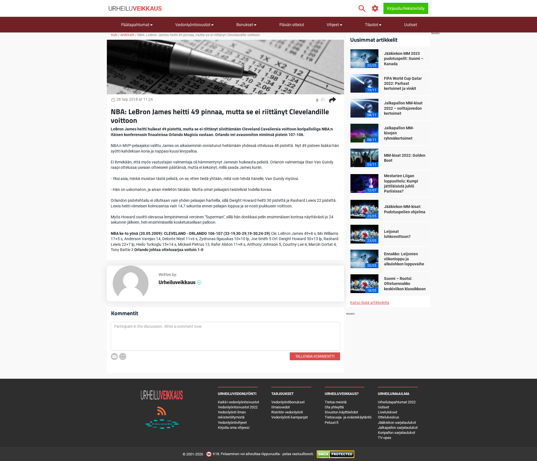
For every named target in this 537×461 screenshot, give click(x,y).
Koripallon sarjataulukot (396, 432)
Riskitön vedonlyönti (287, 412)
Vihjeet (333, 24)
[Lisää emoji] (122, 356)
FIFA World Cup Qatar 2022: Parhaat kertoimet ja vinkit (403, 83)
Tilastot (372, 24)
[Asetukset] (375, 8)
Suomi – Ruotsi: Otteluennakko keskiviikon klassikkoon (405, 283)
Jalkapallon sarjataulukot (398, 427)
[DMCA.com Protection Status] (335, 454)
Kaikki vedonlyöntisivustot (238, 402)
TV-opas (384, 438)
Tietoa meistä (336, 402)
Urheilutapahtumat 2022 (397, 402)
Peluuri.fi (331, 422)
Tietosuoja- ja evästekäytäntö (348, 417)
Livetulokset (387, 412)
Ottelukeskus (388, 417)
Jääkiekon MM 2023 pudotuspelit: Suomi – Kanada (403, 58)
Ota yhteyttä (334, 407)
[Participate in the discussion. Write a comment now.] (225, 336)
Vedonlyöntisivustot (193, 24)
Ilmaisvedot (280, 407)
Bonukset (245, 24)
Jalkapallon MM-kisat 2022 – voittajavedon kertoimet (403, 108)
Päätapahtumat (135, 24)
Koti (114, 35)
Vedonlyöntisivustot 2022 (238, 407)
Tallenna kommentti (315, 356)
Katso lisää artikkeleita (369, 302)
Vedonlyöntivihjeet (232, 422)
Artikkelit (127, 35)
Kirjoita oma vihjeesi (233, 427)
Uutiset (410, 24)
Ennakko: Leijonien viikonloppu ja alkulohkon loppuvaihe (404, 259)
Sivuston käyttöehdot (341, 412)
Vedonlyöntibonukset (288, 402)
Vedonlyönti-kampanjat (289, 417)
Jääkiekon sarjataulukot (397, 422)
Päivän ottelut (291, 24)
